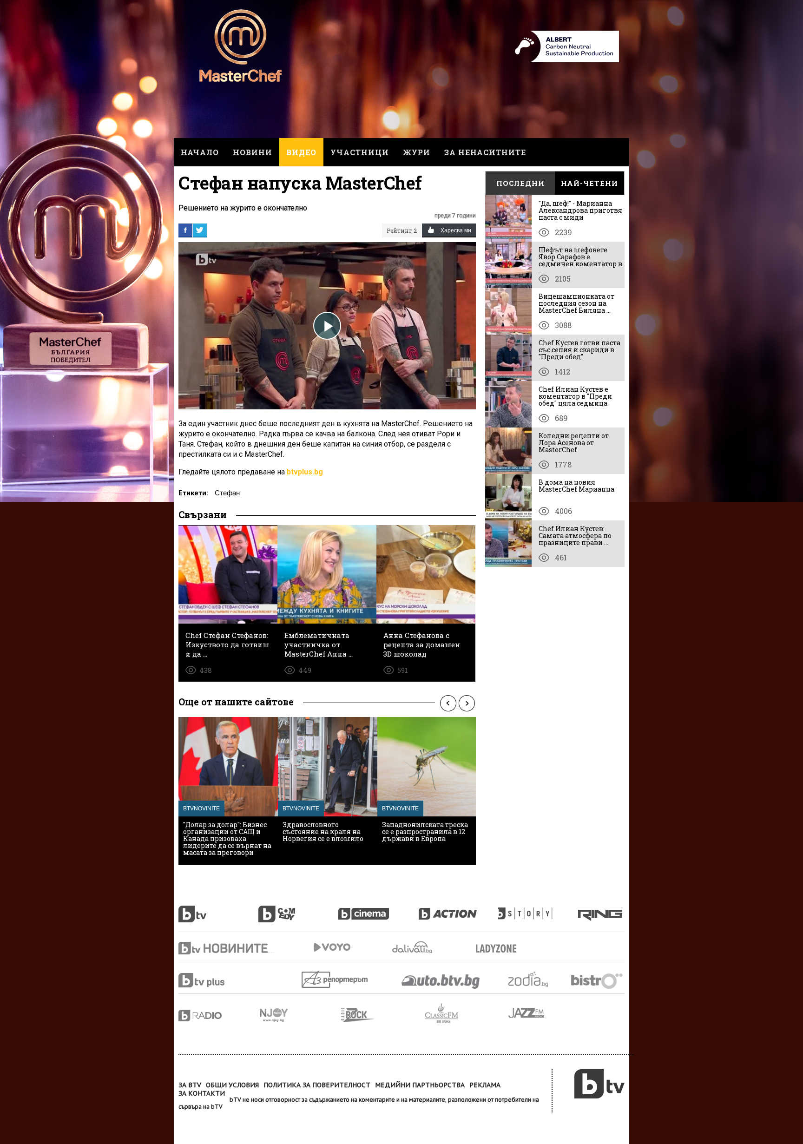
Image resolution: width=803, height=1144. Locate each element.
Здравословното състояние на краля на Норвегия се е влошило (323, 831)
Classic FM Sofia (466, 1013)
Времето (413, 947)
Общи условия (232, 1085)
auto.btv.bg (441, 981)
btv (218, 908)
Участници (359, 152)
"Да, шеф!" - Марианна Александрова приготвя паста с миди (580, 210)
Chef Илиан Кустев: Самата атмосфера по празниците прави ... (575, 535)
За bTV (189, 1085)
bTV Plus (219, 980)
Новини (252, 152)
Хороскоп (536, 979)
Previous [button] (448, 703)
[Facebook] (185, 230)
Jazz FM (527, 1013)
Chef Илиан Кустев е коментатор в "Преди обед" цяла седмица (575, 396)
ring (601, 908)
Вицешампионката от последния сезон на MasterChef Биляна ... (576, 303)
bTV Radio (219, 1015)
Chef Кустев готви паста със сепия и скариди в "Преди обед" (579, 349)
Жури (416, 152)
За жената (499, 949)
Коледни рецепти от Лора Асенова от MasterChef (574, 442)
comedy (298, 908)
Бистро (598, 981)
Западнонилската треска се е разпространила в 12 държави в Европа (425, 831)
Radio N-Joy (300, 1015)
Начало (200, 152)
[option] (228, 791)
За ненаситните (485, 152)
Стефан (227, 493)
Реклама (484, 1085)
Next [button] (466, 703)
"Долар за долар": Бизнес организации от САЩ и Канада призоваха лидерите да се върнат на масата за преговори (227, 838)
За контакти (201, 1093)
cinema (378, 908)
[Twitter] (200, 230)
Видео (301, 152)
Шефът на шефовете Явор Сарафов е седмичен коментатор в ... (580, 260)
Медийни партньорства (420, 1085)
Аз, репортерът (335, 979)
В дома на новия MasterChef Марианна (576, 485)
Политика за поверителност (316, 1085)
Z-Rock (383, 1015)
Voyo (331, 947)
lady (538, 908)
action (458, 908)
